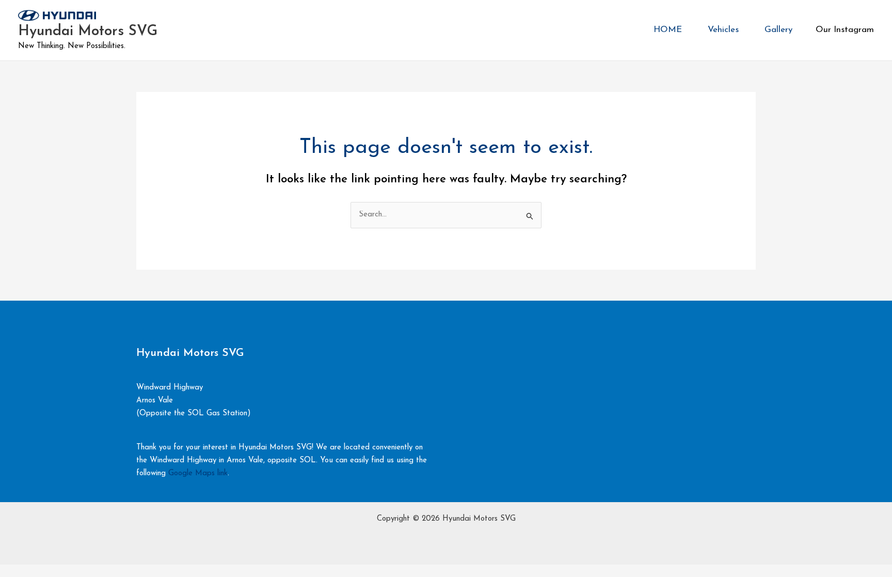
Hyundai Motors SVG (87, 31)
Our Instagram (845, 29)
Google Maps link (198, 473)
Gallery (778, 29)
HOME (668, 29)
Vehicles (723, 29)
